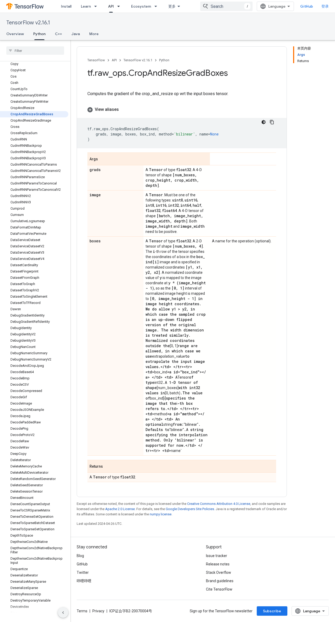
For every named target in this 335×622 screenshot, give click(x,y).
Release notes (218, 564)
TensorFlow (96, 60)
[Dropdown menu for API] (120, 6)
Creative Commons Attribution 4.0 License (218, 504)
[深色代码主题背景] (263, 122)
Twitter (83, 572)
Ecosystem (141, 6)
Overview (15, 33)
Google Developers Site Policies (190, 509)
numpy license (160, 514)
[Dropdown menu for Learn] (97, 6)
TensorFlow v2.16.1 (28, 22)
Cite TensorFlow (219, 589)
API (111, 6)
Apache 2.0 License (120, 509)
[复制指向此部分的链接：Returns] (108, 466)
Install (66, 6)
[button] (181, 109)
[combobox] (226, 6)
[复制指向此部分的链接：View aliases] (124, 109)
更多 (172, 6)
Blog (80, 556)
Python (39, 33)
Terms (82, 611)
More (94, 33)
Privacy (98, 611)
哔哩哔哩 (84, 581)
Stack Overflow (218, 572)
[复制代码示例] (272, 122)
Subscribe (272, 611)
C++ (58, 33)
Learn (86, 6)
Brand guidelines (219, 581)
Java (75, 33)
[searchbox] (35, 50)
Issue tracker (216, 556)
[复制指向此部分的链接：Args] (103, 159)
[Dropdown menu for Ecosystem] (157, 6)
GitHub (306, 6)
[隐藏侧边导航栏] (63, 612)
